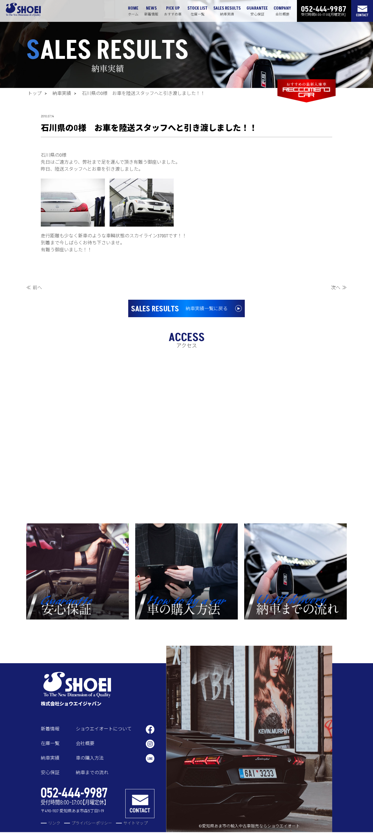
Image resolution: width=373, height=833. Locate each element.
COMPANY (282, 11)
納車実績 (61, 93)
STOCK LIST (197, 11)
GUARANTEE (257, 11)
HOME (133, 11)
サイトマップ (135, 823)
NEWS (151, 11)
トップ (35, 93)
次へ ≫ (339, 288)
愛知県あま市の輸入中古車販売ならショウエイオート (251, 826)
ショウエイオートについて (104, 729)
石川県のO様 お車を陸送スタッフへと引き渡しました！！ (143, 93)
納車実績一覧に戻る (179, 309)
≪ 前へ (34, 288)
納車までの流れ (92, 773)
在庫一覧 (50, 743)
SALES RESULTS (227, 11)
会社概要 (85, 743)
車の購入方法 (90, 758)
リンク (54, 823)
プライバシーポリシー (91, 823)
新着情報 (50, 729)
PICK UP (173, 11)
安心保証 (50, 773)
